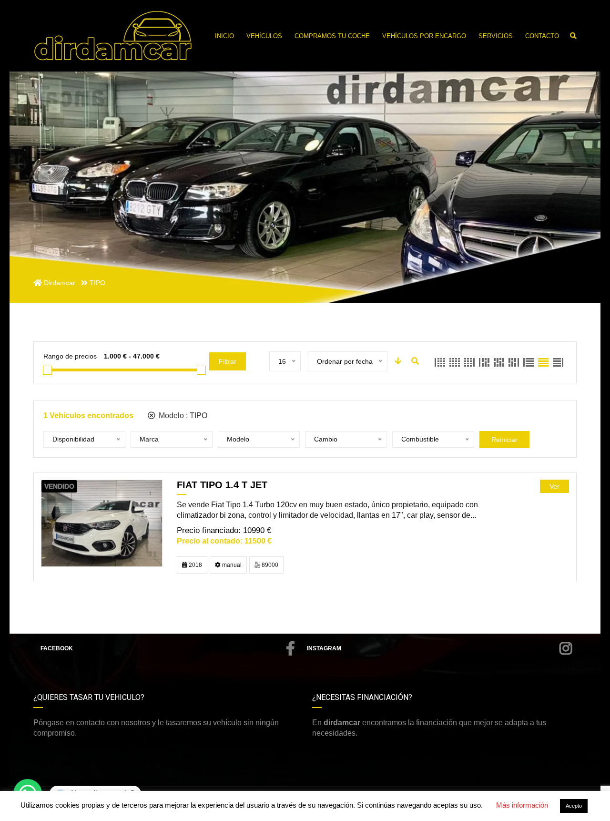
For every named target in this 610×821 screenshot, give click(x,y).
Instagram (324, 648)
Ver (554, 486)
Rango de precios (70, 356)
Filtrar (227, 361)
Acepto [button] (574, 806)
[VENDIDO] (101, 523)
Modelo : (182, 415)
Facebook (57, 648)
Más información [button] (522, 805)
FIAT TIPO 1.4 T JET (222, 485)
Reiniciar (504, 439)
